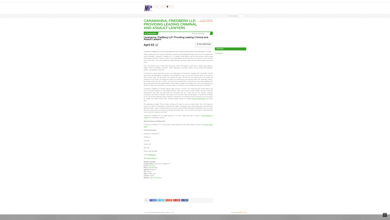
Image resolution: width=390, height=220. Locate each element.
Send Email (151, 166)
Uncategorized (219, 53)
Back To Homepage (207, 20)
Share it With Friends (205, 44)
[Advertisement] (222, 7)
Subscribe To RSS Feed (206, 21)
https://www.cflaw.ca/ (156, 177)
